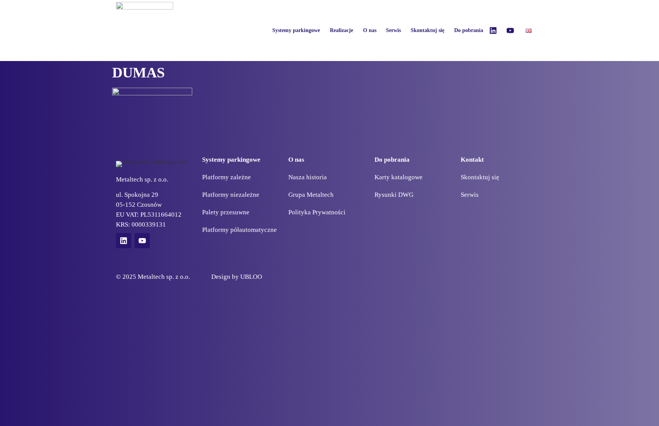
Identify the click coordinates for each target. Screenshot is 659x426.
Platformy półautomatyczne (239, 229)
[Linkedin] (493, 30)
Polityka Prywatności (317, 212)
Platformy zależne (226, 177)
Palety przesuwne (225, 212)
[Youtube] (510, 30)
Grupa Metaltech (311, 194)
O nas (369, 30)
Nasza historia (307, 177)
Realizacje (341, 30)
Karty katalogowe (399, 177)
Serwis (393, 30)
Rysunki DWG (394, 194)
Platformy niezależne (230, 194)
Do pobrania (468, 30)
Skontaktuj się (427, 30)
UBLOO (251, 276)
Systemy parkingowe (296, 30)
